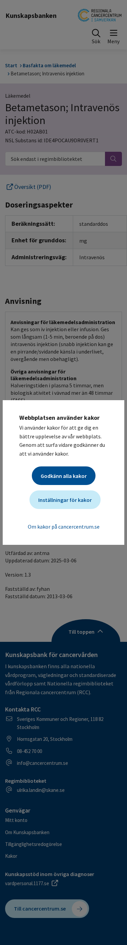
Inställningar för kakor (65, 499)
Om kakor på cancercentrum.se (64, 526)
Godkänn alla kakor (64, 475)
